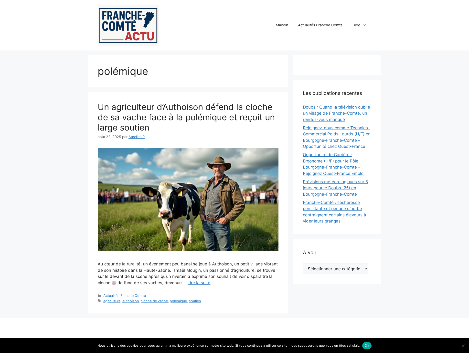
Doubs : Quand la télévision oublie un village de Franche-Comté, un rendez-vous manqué (336, 113)
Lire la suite (199, 282)
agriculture (111, 301)
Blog (356, 25)
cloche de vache (154, 301)
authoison (130, 301)
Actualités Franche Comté (320, 25)
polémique (178, 301)
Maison (282, 25)
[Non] (462, 345)
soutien (195, 301)
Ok (367, 345)
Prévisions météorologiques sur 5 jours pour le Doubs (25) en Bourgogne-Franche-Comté (335, 188)
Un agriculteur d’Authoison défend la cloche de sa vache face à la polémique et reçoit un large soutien (186, 117)
